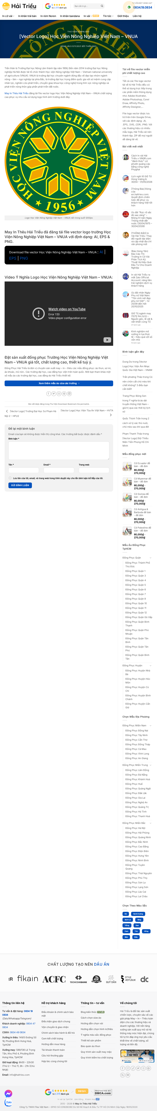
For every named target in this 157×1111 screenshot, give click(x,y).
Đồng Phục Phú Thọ (136, 877)
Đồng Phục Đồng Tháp (137, 744)
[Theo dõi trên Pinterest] (148, 1068)
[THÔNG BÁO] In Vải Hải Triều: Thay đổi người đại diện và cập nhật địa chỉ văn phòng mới (141, 239)
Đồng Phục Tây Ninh (136, 735)
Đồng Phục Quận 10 (136, 603)
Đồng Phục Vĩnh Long (137, 753)
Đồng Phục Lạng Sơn (136, 887)
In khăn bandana (70, 16)
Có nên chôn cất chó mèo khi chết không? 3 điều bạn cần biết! (137, 382)
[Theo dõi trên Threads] (143, 1068)
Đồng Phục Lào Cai (135, 891)
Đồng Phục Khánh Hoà (137, 779)
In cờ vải (7, 16)
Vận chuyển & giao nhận (55, 1027)
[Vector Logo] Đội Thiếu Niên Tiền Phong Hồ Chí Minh (136, 442)
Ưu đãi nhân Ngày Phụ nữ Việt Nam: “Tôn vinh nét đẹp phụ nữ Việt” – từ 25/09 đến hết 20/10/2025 (141, 299)
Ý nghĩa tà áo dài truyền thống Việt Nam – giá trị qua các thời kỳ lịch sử (136, 406)
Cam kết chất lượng (52, 1038)
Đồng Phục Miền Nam (134, 725)
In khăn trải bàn (27, 16)
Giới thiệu (123, 16)
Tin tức (107, 16)
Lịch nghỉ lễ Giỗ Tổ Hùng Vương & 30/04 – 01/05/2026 (141, 179)
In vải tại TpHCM (65, 1099)
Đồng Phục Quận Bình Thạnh (137, 623)
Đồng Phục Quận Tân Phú (136, 648)
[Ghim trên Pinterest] (64, 393)
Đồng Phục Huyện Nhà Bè (137, 672)
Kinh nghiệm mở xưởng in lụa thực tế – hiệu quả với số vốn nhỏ (141, 335)
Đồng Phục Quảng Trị (137, 807)
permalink (84, 404)
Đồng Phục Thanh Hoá (137, 816)
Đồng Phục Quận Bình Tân (137, 657)
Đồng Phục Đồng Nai (136, 730)
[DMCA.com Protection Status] (103, 1092)
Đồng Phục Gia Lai (135, 797)
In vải (87, 16)
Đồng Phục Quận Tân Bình (136, 640)
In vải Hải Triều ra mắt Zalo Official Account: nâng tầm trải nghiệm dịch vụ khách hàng (141, 280)
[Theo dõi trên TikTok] (133, 1068)
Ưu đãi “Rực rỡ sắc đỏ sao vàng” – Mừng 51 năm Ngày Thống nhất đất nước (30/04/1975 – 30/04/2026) (141, 219)
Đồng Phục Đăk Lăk (136, 793)
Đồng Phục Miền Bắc (134, 823)
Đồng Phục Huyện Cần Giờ (137, 705)
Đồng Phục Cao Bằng (137, 846)
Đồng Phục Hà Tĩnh (136, 811)
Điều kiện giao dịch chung (56, 1021)
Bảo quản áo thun (90, 1046)
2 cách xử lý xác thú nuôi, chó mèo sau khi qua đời (136, 422)
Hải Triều (125, 1011)
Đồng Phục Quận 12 (136, 612)
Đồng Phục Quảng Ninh (138, 837)
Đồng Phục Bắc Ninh (136, 841)
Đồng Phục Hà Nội (135, 828)
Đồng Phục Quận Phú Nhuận (137, 632)
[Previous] (7, 980)
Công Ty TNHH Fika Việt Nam (33, 1107)
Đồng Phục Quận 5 (135, 584)
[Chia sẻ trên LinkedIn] (69, 393)
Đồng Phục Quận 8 (135, 598)
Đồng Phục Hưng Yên (137, 855)
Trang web (84, 464)
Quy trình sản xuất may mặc (96, 1051)
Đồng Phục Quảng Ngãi (138, 788)
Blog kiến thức (89, 1012)
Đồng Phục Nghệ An (136, 802)
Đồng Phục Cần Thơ (136, 739)
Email (47, 464)
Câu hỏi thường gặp (52, 1055)
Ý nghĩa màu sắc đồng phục (96, 1034)
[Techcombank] (78, 979)
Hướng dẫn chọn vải (92, 1023)
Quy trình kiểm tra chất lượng (97, 1057)
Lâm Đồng (78, 1099)
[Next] (150, 980)
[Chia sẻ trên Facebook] (48, 393)
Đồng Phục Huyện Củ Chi (137, 689)
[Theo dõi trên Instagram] (127, 1068)
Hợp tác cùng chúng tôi (54, 1061)
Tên (11, 464)
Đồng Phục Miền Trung (135, 765)
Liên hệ (137, 16)
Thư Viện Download (78, 31)
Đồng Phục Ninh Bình (137, 860)
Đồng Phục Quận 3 (135, 575)
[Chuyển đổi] (150, 558)
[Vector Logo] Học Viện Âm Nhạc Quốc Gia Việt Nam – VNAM (137, 365)
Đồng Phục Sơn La (135, 882)
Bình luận (13, 438)
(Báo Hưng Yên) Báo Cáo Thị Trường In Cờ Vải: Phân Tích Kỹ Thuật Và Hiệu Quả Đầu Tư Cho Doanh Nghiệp (141, 259)
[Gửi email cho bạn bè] (59, 393)
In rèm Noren (48, 16)
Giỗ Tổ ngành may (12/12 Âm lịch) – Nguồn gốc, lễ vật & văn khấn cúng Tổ (141, 317)
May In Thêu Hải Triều (86, 1103)
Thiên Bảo (91, 46)
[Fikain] (27, 978)
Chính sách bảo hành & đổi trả (58, 1032)
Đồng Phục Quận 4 (135, 580)
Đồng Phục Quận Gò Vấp (138, 617)
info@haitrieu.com (20, 1074)
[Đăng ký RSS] (122, 1075)
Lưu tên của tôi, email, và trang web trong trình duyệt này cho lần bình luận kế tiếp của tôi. (58, 478)
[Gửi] (102, 6)
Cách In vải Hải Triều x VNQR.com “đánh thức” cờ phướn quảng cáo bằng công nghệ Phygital (141, 162)
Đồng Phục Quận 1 (135, 571)
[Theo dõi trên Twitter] (138, 1068)
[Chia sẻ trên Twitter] (53, 393)
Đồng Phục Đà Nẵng (136, 774)
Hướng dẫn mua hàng (53, 1044)
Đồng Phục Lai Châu (136, 896)
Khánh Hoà (90, 1099)
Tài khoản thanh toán (53, 1049)
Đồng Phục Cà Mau (135, 749)
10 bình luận (138, 343)
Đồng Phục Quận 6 (135, 589)
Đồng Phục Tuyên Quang (135, 867)
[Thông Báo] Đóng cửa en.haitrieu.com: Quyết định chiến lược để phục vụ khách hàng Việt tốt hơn (141, 197)
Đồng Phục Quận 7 (135, 594)
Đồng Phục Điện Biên (137, 851)
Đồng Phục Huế (134, 783)
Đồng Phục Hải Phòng (137, 832)
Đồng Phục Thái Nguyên (138, 873)
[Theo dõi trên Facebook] (122, 1068)
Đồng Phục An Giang (136, 758)
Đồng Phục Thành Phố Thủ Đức (137, 564)
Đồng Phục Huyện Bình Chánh (138, 697)
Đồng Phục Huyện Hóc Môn (137, 680)
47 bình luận (138, 325)
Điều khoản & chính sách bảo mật (58, 1014)
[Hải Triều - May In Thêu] (19, 6)
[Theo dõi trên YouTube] (127, 1075)
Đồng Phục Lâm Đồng (137, 770)
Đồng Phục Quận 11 (135, 607)
